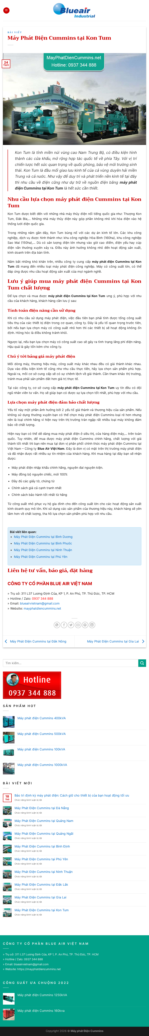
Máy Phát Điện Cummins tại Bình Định (42, 846)
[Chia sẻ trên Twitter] (71, 625)
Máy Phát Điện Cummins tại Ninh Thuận (43, 550)
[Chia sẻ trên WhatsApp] (57, 625)
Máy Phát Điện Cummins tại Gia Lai (113, 641)
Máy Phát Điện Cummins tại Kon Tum (42, 910)
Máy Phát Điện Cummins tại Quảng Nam (44, 821)
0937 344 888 (42, 598)
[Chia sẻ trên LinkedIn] (92, 625)
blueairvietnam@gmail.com (40, 603)
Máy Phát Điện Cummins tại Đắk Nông (37, 641)
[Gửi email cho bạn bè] (78, 625)
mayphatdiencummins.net (42, 608)
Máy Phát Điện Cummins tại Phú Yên (40, 557)
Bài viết (15, 32)
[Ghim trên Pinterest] (85, 625)
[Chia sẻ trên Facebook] (64, 625)
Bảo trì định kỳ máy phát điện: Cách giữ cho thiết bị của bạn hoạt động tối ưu (72, 795)
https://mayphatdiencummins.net (39, 969)
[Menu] (6, 10)
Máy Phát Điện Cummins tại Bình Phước (43, 543)
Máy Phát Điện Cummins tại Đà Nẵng (42, 808)
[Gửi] (142, 663)
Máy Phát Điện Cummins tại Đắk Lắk (41, 884)
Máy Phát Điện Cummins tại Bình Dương (43, 537)
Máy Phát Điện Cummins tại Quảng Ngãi (44, 833)
